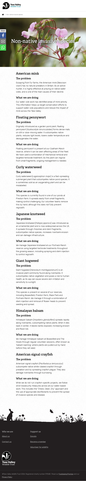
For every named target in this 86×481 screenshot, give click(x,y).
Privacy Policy (7, 477)
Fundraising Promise (66, 474)
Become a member (38, 442)
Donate (33, 436)
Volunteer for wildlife (39, 447)
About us (6, 436)
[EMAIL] (3, 41)
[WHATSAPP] (3, 48)
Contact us (6, 442)
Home (3, 14)
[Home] (12, 5)
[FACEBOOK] (3, 35)
